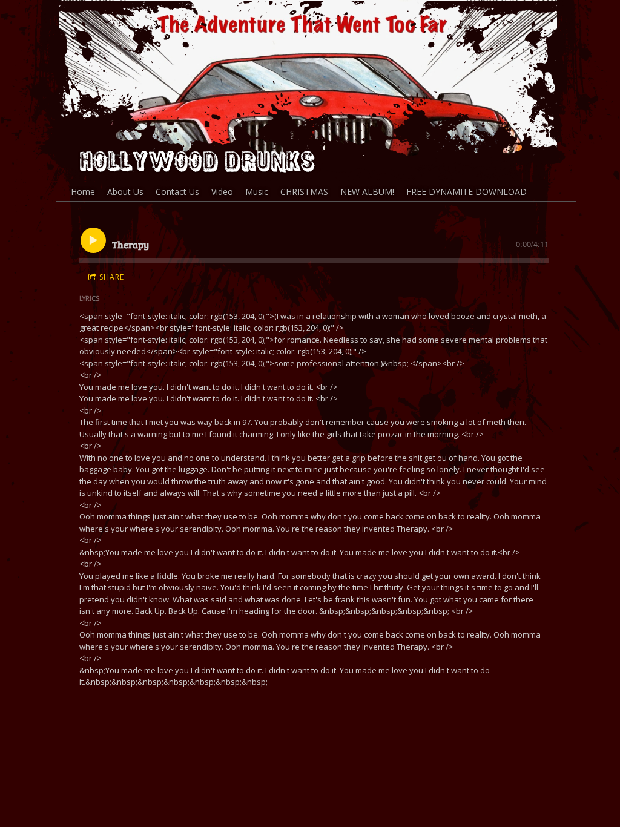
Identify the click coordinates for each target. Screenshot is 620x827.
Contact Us (177, 191)
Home (83, 191)
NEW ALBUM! (367, 191)
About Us (125, 191)
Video (222, 191)
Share (111, 277)
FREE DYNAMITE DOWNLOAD (466, 191)
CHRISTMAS (304, 191)
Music (256, 191)
